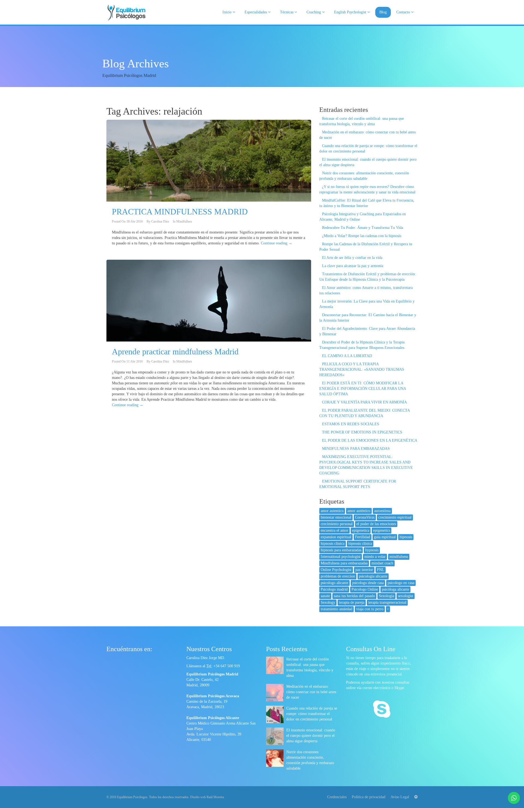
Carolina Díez (160, 221)
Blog (383, 12)
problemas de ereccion (338, 576)
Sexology (328, 602)
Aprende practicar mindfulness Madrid (175, 351)
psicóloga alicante (395, 589)
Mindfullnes (184, 221)
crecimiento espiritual (395, 517)
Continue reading (276, 243)
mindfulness (398, 557)
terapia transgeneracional (387, 602)
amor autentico (332, 511)
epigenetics (381, 530)
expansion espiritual (336, 537)
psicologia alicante (373, 576)
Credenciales (337, 797)
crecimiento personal (337, 524)
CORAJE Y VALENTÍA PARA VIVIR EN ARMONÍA (364, 402)
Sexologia (386, 596)
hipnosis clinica (332, 543)
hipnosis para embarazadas (341, 550)
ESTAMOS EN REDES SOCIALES (350, 424)
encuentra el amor (334, 530)
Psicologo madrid (334, 589)
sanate (325, 596)
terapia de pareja (351, 602)
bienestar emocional (336, 517)
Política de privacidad (368, 797)
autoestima (382, 511)
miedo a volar (375, 557)
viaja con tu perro (369, 609)
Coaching (314, 12)
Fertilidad (362, 537)
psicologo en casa (401, 583)
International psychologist (341, 557)
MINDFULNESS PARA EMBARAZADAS (356, 449)
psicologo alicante (334, 583)
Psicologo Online (365, 589)
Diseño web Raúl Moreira (207, 797)
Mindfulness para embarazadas (344, 563)
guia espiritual (385, 537)
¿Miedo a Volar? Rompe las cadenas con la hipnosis (361, 236)
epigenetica (360, 530)
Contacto (403, 12)
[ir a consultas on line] (382, 709)
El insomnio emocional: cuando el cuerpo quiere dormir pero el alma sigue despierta (310, 735)
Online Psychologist (336, 570)
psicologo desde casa (368, 583)
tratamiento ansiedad (336, 609)
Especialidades (256, 12)
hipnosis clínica (360, 543)
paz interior (364, 570)
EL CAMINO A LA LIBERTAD (347, 356)
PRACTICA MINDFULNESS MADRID (180, 211)
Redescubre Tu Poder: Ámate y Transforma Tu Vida (362, 228)
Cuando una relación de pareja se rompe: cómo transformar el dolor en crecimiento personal (311, 713)
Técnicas (287, 12)
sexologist (405, 596)
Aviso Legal (400, 797)
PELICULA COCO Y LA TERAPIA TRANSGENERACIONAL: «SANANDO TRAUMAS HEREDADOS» (361, 369)
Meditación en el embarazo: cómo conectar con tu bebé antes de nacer (311, 691)
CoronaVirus (364, 517)
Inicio (227, 12)
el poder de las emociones (376, 524)
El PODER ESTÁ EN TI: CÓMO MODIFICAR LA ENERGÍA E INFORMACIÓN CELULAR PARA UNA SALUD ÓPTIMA (362, 388)
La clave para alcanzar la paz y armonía (352, 266)
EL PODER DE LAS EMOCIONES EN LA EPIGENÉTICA (369, 440)
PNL (380, 570)
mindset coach (382, 563)
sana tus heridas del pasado (354, 596)
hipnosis (406, 537)
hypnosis (372, 550)
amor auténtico (358, 511)
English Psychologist (350, 12)
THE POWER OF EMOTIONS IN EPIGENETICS (362, 432)
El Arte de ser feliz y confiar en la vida (352, 258)
